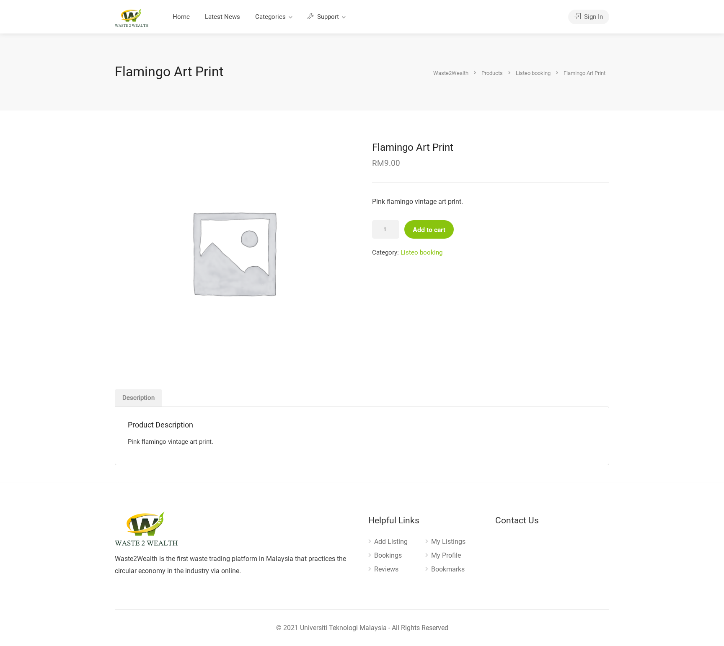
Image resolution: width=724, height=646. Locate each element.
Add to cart (429, 229)
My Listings (448, 542)
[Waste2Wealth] (131, 17)
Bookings (388, 555)
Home (181, 17)
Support (327, 17)
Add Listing (391, 542)
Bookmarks (448, 569)
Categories (270, 17)
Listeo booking (421, 252)
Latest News (222, 17)
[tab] (138, 398)
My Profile (446, 555)
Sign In (592, 17)
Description (138, 397)
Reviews (386, 569)
